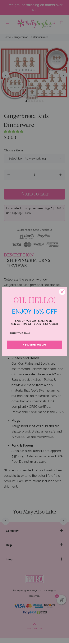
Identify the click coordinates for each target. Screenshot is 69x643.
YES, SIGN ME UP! (34, 345)
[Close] (62, 291)
